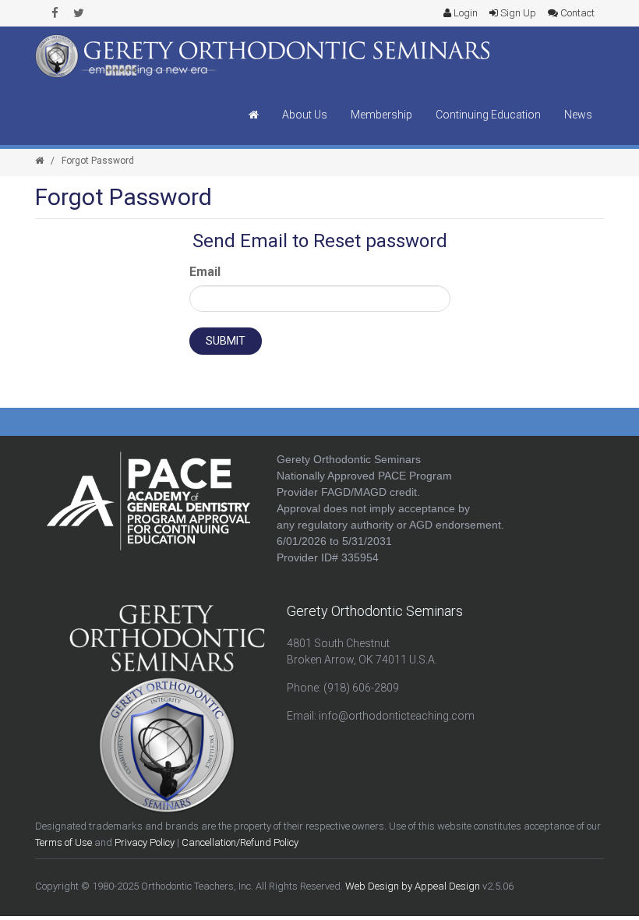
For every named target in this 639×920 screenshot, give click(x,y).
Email (205, 271)
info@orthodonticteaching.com (397, 715)
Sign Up (517, 13)
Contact (576, 13)
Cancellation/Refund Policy (240, 842)
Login (464, 13)
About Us (304, 114)
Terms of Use (63, 842)
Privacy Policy (145, 842)
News (578, 114)
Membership (381, 114)
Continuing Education (488, 114)
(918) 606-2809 (361, 687)
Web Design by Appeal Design (412, 886)
